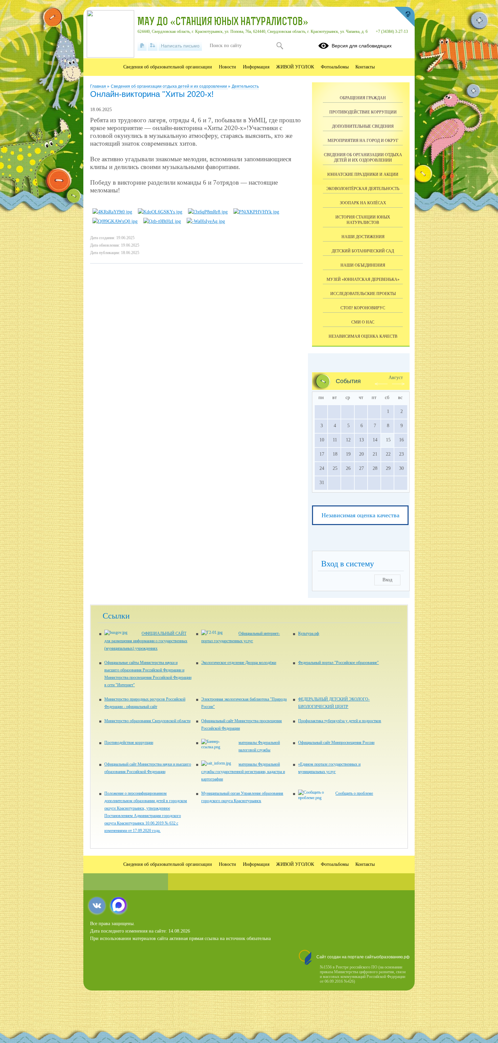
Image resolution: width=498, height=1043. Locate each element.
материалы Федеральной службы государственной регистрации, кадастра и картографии (243, 771)
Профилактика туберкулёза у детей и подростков (339, 720)
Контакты (365, 66)
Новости (227, 66)
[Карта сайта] (153, 46)
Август (396, 377)
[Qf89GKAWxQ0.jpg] (115, 221)
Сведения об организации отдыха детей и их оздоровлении (169, 86)
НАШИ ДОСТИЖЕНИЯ (363, 236)
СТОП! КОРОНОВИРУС (362, 308)
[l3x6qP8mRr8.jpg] (208, 211)
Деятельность (245, 86)
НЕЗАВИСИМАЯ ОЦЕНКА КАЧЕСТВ (363, 336)
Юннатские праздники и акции (362, 174)
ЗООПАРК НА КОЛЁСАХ (363, 203)
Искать (280, 46)
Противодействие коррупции (363, 112)
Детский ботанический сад (363, 251)
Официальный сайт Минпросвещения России (336, 742)
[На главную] (142, 46)
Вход (387, 579)
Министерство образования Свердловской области (147, 720)
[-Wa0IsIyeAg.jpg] (206, 221)
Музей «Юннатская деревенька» (363, 279)
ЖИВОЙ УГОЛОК (295, 66)
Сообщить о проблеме (354, 793)
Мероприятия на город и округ (363, 140)
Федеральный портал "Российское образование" (338, 662)
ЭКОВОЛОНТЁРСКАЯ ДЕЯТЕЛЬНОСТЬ (362, 188)
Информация (256, 66)
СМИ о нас (362, 322)
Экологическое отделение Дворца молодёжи (238, 662)
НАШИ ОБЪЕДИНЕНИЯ (362, 265)
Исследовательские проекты (363, 293)
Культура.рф (308, 633)
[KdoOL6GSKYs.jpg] (160, 211)
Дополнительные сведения (363, 126)
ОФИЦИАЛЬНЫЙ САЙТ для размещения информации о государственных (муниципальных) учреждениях (145, 641)
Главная (98, 86)
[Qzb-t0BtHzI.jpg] (162, 221)
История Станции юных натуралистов (362, 220)
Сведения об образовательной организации (167, 66)
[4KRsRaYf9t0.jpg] (112, 211)
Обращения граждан (363, 98)
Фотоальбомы (335, 66)
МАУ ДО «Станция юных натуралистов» (223, 22)
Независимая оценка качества (360, 515)
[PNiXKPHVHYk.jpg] (256, 211)
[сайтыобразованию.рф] (404, 17)
